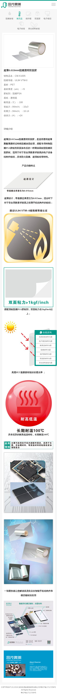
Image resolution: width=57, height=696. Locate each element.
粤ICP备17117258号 (28, 693)
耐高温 (19, 18)
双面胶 (37, 18)
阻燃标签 (9, 18)
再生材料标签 (34, 29)
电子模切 (47, 18)
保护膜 (28, 18)
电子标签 (21, 29)
